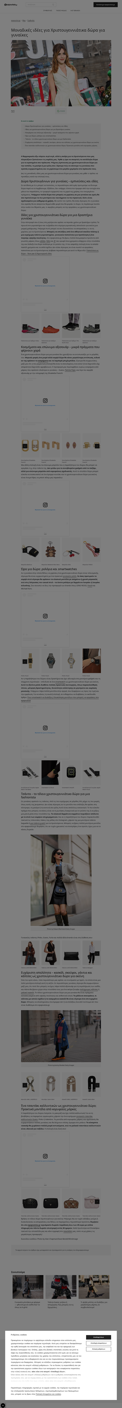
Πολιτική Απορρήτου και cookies (48, 1394)
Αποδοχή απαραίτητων (99, 1343)
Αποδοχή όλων (98, 1337)
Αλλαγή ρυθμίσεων (98, 1349)
